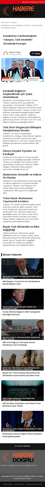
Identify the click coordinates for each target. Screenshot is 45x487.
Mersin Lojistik (19, 484)
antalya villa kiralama (34, 484)
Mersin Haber (7, 484)
